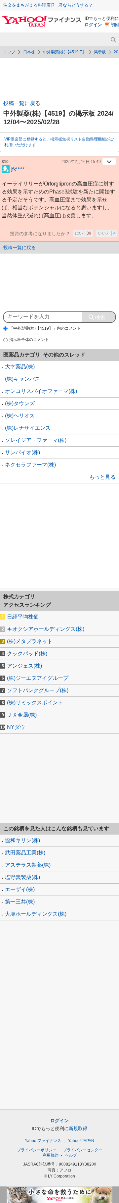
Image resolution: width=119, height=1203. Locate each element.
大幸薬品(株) (20, 366)
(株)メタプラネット (30, 641)
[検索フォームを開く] (113, 40)
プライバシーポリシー (37, 1150)
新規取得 (78, 1128)
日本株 (29, 52)
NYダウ (16, 727)
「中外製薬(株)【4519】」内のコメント (45, 328)
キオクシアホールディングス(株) (45, 629)
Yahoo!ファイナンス (43, 1140)
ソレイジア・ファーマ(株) (35, 440)
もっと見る (102, 477)
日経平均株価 (23, 617)
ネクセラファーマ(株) (30, 464)
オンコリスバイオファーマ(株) (41, 391)
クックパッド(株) (27, 653)
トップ (9, 52)
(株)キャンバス (22, 379)
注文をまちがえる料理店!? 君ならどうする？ (48, 5)
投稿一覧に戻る (21, 103)
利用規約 (51, 1155)
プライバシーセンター (82, 1150)
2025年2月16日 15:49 (81, 161)
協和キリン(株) (22, 840)
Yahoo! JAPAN (81, 1140)
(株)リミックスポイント (35, 702)
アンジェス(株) (24, 666)
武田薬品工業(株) (25, 852)
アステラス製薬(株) (28, 865)
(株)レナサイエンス (28, 428)
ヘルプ (71, 1155)
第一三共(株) (20, 901)
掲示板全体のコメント (29, 339)
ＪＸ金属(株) (22, 715)
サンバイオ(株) (22, 452)
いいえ (107, 233)
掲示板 (100, 52)
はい (83, 233)
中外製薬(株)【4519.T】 (64, 52)
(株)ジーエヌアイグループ (37, 678)
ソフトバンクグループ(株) (37, 690)
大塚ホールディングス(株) (35, 914)
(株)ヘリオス (20, 415)
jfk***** (17, 168)
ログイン (93, 24)
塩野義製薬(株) (22, 877)
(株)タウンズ (20, 403)
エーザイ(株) (20, 889)
